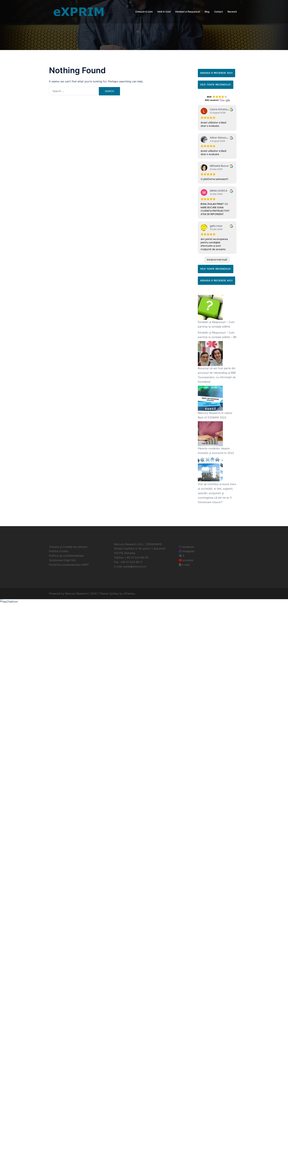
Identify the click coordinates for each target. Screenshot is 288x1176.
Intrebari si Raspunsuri (187, 11)
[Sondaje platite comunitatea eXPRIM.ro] (78, 11)
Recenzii (232, 11)
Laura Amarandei (221, 109)
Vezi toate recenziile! (215, 84)
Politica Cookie (58, 551)
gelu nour (216, 226)
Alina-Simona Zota (222, 137)
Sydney (114, 593)
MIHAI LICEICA (218, 190)
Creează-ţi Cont (144, 11)
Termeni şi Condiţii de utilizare (68, 546)
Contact (218, 11)
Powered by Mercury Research (68, 593)
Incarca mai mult (217, 259)
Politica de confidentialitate (66, 555)
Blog (207, 11)
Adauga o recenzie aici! (216, 73)
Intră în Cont (164, 11)
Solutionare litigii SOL (62, 560)
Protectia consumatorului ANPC (69, 564)
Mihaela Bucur (219, 166)
